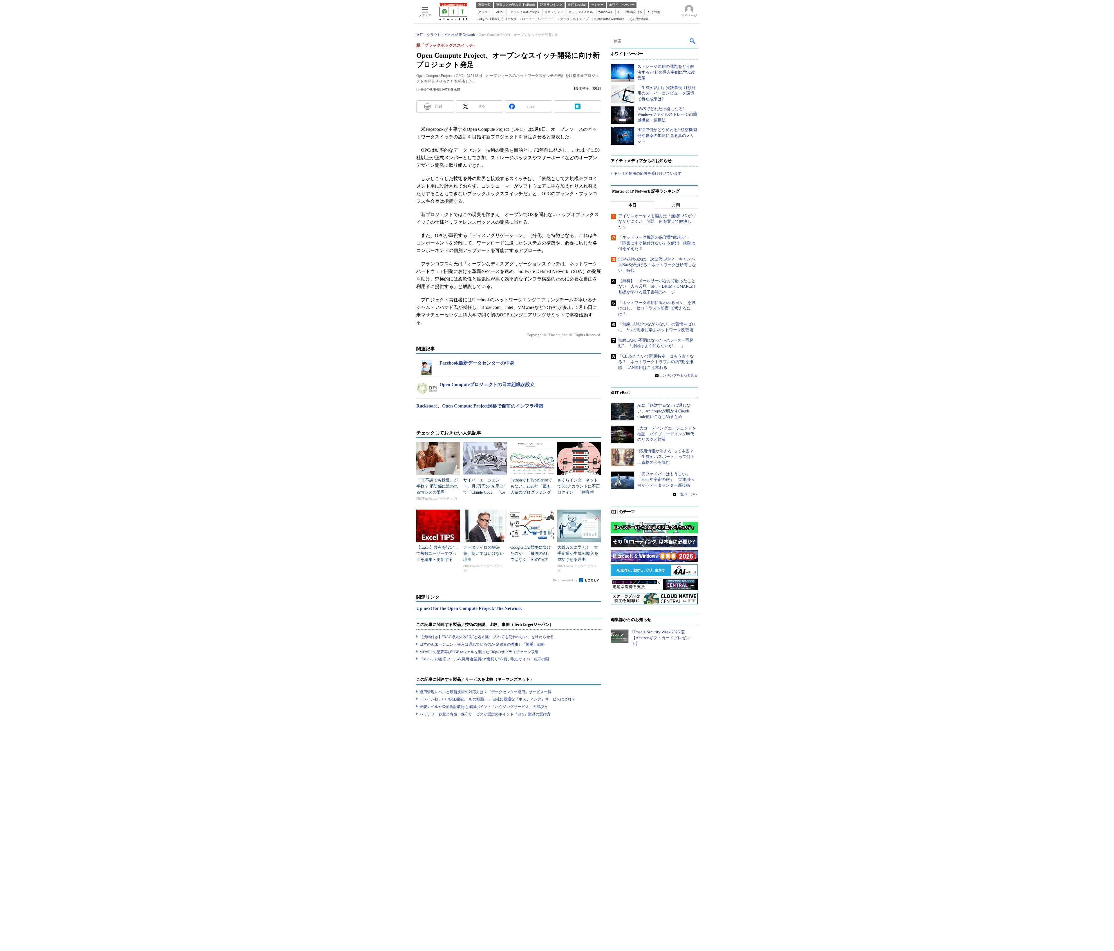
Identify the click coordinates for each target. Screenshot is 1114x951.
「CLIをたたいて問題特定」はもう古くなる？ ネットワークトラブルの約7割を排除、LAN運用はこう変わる (656, 362)
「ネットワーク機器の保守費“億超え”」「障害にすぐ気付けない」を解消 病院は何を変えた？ (656, 243)
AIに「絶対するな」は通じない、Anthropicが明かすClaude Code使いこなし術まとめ (663, 411)
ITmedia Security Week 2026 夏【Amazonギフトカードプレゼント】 (661, 638)
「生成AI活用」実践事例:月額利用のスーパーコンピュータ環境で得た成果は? (666, 93)
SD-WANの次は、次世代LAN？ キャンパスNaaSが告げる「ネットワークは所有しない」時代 (657, 265)
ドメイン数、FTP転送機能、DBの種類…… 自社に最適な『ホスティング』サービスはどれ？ (497, 699)
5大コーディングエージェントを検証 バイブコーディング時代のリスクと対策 (666, 434)
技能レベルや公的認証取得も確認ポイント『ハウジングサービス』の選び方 (483, 706)
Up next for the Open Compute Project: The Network (469, 608)
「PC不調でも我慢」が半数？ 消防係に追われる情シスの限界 (437, 486)
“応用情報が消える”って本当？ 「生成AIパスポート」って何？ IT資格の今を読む (668, 457)
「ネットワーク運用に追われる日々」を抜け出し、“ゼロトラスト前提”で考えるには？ (656, 308)
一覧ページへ (687, 494)
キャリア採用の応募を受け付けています (647, 173)
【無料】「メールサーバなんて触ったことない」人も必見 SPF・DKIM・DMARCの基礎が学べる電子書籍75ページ (656, 286)
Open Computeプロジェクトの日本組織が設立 (487, 384)
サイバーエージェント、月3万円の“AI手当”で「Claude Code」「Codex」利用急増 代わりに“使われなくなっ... (484, 492)
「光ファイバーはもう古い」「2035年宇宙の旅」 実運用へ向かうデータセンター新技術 (665, 480)
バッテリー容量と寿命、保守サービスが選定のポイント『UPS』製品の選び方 (485, 714)
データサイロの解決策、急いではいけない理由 (483, 553)
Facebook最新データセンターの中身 (477, 363)
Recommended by (565, 580)
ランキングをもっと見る (678, 375)
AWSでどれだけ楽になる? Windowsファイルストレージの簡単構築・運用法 (667, 114)
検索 (692, 41)
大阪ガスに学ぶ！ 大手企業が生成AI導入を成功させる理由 (577, 553)
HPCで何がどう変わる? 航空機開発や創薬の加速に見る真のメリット (667, 135)
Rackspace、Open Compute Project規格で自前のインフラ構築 (479, 405)
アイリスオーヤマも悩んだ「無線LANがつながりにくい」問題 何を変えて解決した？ (657, 221)
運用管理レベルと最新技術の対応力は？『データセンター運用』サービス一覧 (485, 692)
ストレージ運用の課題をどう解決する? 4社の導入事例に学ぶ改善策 (666, 72)
